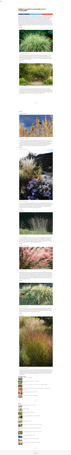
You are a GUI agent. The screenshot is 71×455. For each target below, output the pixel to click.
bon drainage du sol (36, 58)
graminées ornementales (35, 18)
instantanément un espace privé (46, 24)
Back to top (35, 451)
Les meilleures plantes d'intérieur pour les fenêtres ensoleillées (32, 415)
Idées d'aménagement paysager (26, 7)
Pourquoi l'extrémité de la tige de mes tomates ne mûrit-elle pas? (32, 431)
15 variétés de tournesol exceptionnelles (28, 412)
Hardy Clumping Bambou (23, 62)
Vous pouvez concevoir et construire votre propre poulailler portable (32, 424)
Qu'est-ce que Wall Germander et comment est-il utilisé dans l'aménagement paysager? (35, 384)
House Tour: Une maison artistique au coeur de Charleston (31, 438)
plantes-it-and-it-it (37, 237)
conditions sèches (26, 276)
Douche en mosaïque (26, 408)
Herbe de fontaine (22, 282)
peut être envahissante (22, 141)
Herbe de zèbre (21, 29)
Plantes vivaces (20, 7)
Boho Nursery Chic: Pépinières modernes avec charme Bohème (31, 442)
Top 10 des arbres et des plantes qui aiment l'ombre (30, 391)
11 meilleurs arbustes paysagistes (27, 377)
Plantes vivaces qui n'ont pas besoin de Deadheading (30, 395)
